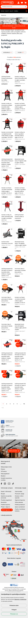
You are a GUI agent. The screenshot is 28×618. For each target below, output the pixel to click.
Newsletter (4, 502)
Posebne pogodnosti (6, 500)
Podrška (16, 11)
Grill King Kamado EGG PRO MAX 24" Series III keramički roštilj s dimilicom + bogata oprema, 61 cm (7, 272)
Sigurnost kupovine (20, 500)
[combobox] (14, 60)
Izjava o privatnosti (20, 507)
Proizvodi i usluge (19, 493)
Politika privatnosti (20, 504)
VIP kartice (4, 471)
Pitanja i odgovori (5, 507)
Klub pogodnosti (5, 473)
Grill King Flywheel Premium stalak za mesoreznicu (19, 216)
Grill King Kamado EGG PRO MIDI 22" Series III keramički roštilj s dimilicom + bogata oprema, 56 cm (7, 356)
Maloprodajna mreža (6, 467)
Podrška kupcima (5, 504)
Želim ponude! (13, 451)
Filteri (20, 52)
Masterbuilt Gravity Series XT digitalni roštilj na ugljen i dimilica (20, 161)
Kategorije (6, 52)
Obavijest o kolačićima (20, 599)
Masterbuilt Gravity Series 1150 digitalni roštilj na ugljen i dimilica (20, 243)
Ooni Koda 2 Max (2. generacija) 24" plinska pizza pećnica (20, 270)
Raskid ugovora (6, 510)
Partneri (3, 469)
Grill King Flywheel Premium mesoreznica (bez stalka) (6, 78)
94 (24, 404)
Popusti (3, 11)
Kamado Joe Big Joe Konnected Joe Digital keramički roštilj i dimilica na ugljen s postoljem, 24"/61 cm (6, 107)
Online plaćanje (19, 502)
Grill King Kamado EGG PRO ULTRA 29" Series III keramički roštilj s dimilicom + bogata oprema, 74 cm (7, 163)
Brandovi (3, 476)
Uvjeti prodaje (18, 491)
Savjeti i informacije (6, 491)
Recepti (7, 11)
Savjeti (11, 11)
